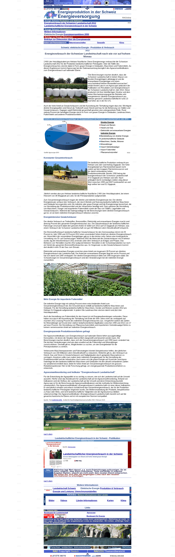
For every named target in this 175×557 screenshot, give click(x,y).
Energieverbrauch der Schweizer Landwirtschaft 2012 (70, 23)
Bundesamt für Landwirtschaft (56, 513)
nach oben (48, 434)
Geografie (101, 43)
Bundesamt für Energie (96, 516)
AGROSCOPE (57, 400)
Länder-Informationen (86, 500)
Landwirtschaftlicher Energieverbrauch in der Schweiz (70, 26)
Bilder (51, 500)
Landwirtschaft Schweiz (64, 488)
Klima (121, 43)
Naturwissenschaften (77, 43)
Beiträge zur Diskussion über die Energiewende (67, 39)
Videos (63, 500)
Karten (110, 500)
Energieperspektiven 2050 (76, 34)
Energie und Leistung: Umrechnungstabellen (75, 491)
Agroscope (71, 447)
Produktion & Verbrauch (112, 488)
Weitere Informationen (55, 32)
